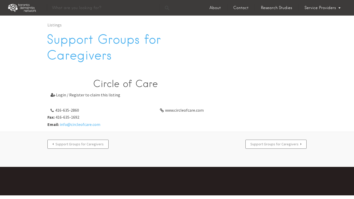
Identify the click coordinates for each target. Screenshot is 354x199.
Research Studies (276, 7)
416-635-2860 (67, 110)
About (215, 7)
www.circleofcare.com (184, 110)
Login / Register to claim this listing (85, 94)
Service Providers (320, 7)
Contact (241, 7)
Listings (54, 24)
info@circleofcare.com (80, 124)
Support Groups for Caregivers (79, 144)
